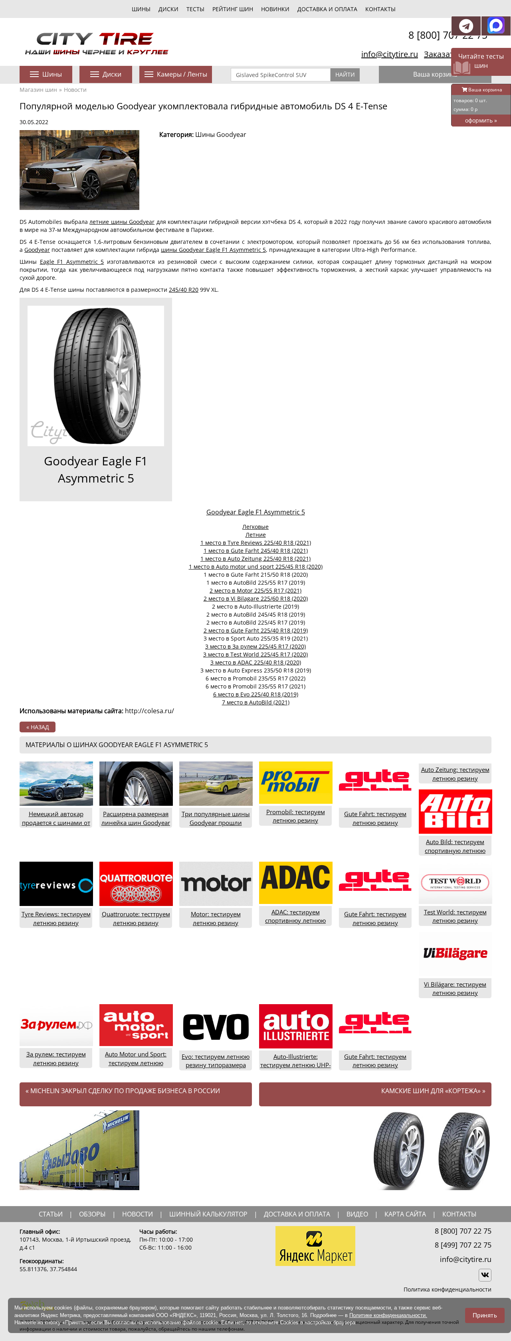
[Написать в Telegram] (466, 26)
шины (141, 9)
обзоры (92, 1214)
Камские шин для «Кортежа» (433, 1090)
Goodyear (37, 249)
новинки (275, 9)
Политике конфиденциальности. (388, 1315)
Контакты (380, 9)
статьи (51, 1214)
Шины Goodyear (220, 134)
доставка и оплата (297, 1214)
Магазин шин (38, 89)
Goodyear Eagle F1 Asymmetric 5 (96, 469)
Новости (75, 89)
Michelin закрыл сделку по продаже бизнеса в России (123, 1090)
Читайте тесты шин (481, 61)
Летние (256, 534)
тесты (195, 9)
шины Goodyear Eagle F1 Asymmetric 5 (213, 249)
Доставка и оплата (327, 9)
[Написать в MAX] (496, 26)
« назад (37, 727)
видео (357, 1214)
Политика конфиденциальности (447, 1289)
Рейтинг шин (232, 9)
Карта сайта (405, 1214)
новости (137, 1214)
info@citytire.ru (389, 54)
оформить (481, 120)
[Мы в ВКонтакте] (485, 1275)
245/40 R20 (183, 289)
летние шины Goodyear (121, 221)
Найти (345, 74)
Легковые (255, 526)
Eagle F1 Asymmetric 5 (72, 261)
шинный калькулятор (208, 1214)
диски (168, 9)
